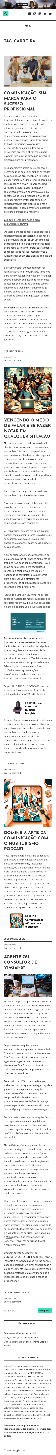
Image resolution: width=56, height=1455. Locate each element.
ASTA (9, 1236)
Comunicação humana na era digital (20, 1333)
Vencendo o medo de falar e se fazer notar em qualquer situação (27, 428)
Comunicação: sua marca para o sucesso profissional (25, 101)
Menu (28, 25)
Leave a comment (12, 360)
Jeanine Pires (10, 357)
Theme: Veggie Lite (14, 1450)
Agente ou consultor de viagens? (20, 962)
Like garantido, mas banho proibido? (21, 1337)
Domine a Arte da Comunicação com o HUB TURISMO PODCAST (26, 841)
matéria (29, 1121)
